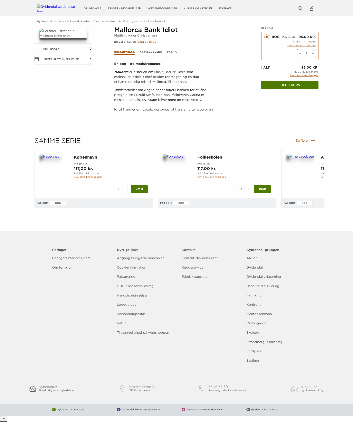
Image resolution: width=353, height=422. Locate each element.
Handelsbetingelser (132, 295)
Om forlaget (61, 267)
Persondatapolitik (131, 314)
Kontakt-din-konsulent (200, 258)
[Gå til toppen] (3, 419)
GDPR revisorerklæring (135, 286)
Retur (121, 323)
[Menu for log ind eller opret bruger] (311, 8)
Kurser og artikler (198, 8)
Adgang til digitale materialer (140, 258)
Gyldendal (254, 267)
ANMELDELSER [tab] (151, 51)
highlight (253, 295)
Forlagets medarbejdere (71, 258)
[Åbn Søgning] (300, 8)
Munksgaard (256, 323)
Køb (139, 189)
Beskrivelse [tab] (124, 51)
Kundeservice (192, 267)
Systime (252, 360)
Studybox (254, 351)
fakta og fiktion (147, 41)
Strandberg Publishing (264, 342)
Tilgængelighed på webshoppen (143, 332)
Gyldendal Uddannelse (50, 21)
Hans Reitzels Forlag (262, 286)
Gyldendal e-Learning (263, 277)
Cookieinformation (131, 267)
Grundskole (92, 8)
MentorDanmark (259, 314)
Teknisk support (194, 277)
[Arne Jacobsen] (300, 173)
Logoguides (126, 305)
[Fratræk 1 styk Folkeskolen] (234, 189)
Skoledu (252, 332)
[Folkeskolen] (177, 173)
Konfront (253, 305)
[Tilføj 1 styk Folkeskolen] (248, 189)
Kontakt (225, 8)
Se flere (306, 141)
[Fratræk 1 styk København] (111, 189)
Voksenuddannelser (162, 8)
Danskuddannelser (105, 21)
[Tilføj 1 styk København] (124, 189)
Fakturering (126, 277)
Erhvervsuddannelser (124, 8)
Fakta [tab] (172, 51)
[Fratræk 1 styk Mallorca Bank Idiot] (299, 53)
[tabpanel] (176, 91)
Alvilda (251, 258)
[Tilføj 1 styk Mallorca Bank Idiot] (313, 53)
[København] (53, 173)
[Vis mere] (176, 119)
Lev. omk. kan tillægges (301, 45)
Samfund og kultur (129, 21)
